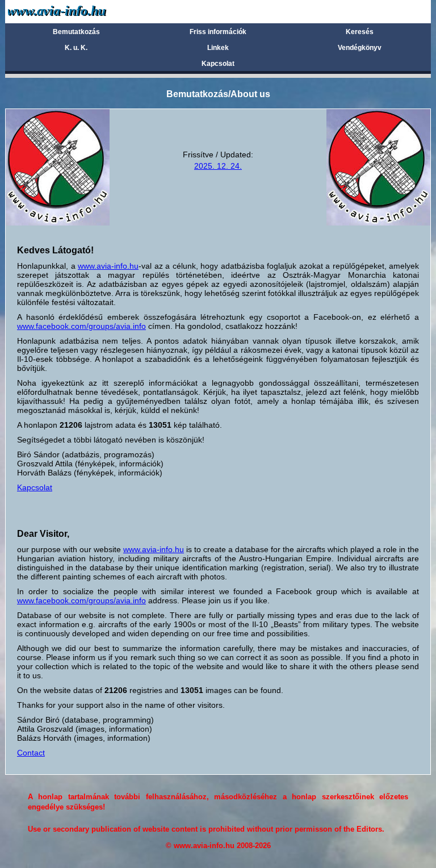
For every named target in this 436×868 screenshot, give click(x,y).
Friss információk (218, 32)
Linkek (218, 48)
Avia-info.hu (77, 11)
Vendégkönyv (360, 48)
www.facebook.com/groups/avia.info (81, 326)
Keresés (360, 32)
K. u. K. (76, 48)
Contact (31, 752)
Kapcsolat (218, 64)
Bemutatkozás (76, 32)
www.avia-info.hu (108, 265)
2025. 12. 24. (218, 165)
